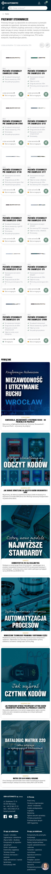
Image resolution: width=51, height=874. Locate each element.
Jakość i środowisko (34, 806)
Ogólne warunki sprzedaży (36, 816)
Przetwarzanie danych (34, 820)
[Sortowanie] (47, 45)
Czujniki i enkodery (10, 835)
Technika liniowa (9, 852)
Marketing (30, 813)
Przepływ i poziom (33, 860)
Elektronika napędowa (11, 850)
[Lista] (41, 45)
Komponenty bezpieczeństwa (37, 840)
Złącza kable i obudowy (12, 840)
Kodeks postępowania (34, 808)
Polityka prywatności (34, 818)
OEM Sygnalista (32, 823)
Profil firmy (31, 801)
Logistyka (30, 811)
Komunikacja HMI (10, 865)
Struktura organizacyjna (35, 803)
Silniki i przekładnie (10, 847)
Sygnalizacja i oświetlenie (12, 837)
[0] (45, 3)
